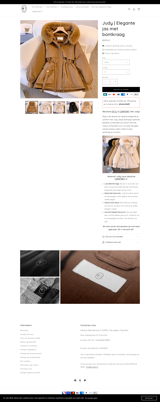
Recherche (24, 330)
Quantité (105, 77)
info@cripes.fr (92, 367)
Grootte (105, 67)
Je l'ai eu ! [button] (149, 398)
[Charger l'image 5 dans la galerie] (86, 107)
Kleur (104, 58)
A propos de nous (26, 334)
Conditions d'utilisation (28, 346)
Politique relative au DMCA (30, 373)
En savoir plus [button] (91, 398)
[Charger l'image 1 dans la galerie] (31, 107)
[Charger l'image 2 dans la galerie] (45, 107)
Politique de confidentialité (30, 357)
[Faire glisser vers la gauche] (22, 107)
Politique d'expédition (28, 350)
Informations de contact (29, 365)
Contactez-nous (26, 369)
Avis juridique (25, 361)
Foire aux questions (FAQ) (30, 338)
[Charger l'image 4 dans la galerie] (72, 107)
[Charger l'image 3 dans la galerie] (59, 107)
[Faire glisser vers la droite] (95, 107)
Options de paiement (28, 342)
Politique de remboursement (31, 353)
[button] (38, 7)
